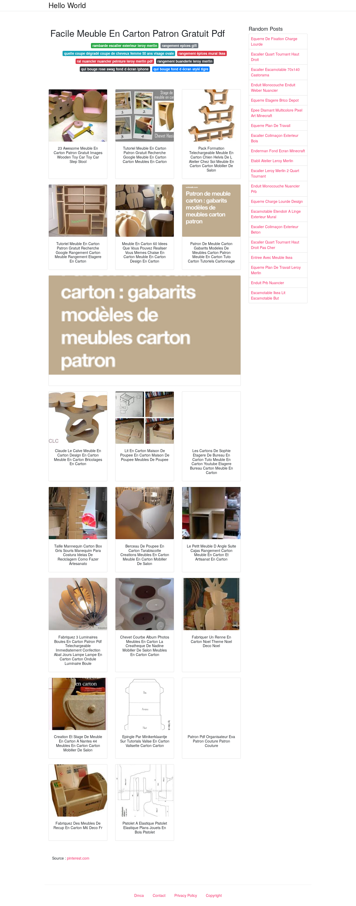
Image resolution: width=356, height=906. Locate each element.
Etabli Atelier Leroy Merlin (272, 160)
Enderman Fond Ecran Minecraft (278, 150)
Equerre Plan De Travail (270, 125)
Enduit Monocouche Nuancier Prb (275, 188)
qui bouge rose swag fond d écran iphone (115, 68)
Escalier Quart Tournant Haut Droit (275, 56)
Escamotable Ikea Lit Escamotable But (268, 295)
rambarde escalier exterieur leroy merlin (125, 45)
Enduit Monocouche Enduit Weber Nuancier (273, 87)
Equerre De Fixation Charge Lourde (274, 41)
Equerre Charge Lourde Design (277, 201)
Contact (159, 895)
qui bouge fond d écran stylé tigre (181, 68)
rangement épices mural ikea (202, 53)
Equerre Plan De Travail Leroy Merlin (276, 270)
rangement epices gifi (179, 45)
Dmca (139, 895)
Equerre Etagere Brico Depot (275, 100)
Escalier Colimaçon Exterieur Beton (274, 229)
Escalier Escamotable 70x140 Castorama (275, 72)
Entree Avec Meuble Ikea (271, 257)
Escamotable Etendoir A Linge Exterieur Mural (276, 214)
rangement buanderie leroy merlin (184, 61)
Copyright (214, 895)
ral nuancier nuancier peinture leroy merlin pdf (114, 61)
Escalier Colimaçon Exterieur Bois (274, 138)
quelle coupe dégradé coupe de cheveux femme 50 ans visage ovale (119, 53)
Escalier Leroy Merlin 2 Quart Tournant (275, 173)
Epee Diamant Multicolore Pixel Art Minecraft (276, 112)
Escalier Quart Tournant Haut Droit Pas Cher (275, 244)
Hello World (67, 5)
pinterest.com (78, 858)
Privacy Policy (185, 895)
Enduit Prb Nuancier (267, 282)
